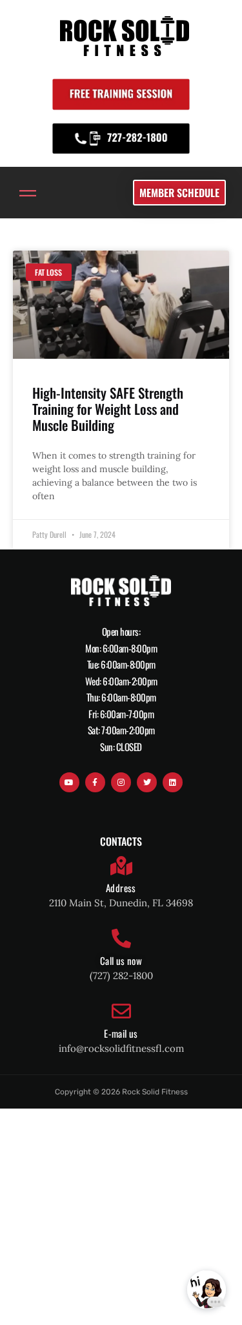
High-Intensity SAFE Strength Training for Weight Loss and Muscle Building (107, 409)
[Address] (121, 865)
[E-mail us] (121, 1011)
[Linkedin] (173, 782)
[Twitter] (147, 782)
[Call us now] (121, 938)
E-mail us (121, 1033)
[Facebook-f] (95, 782)
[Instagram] (121, 782)
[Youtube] (69, 782)
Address (121, 888)
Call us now (121, 960)
